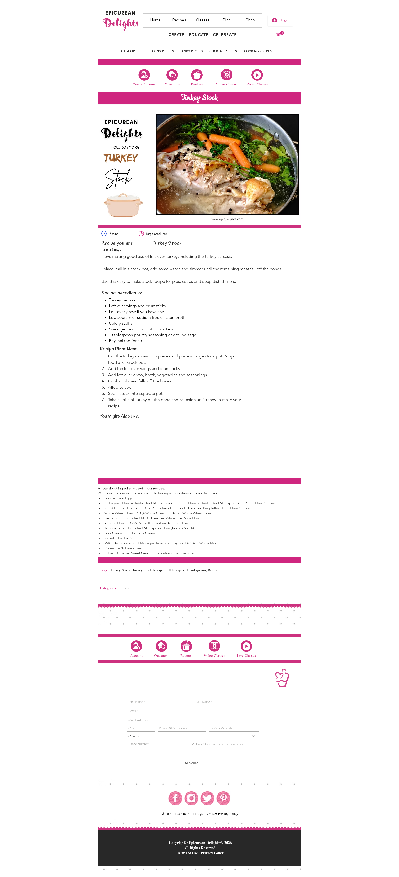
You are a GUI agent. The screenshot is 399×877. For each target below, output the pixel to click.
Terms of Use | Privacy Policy (200, 853)
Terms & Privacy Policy (221, 813)
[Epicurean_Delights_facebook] (175, 798)
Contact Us (184, 813)
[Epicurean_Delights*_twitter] (207, 798)
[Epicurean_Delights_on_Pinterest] (223, 798)
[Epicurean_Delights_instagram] (191, 798)
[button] (280, 33)
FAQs (199, 813)
